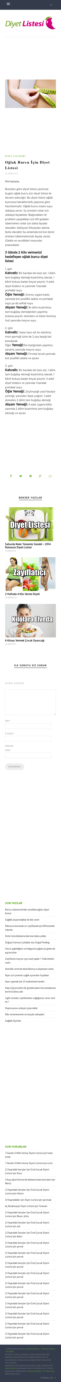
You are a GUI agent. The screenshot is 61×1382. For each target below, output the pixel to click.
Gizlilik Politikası (33, 1349)
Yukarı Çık (47, 1377)
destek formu (10, 1368)
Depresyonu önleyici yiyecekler (21, 1008)
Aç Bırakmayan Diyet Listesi (19, 1206)
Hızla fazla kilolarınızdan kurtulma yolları (25, 936)
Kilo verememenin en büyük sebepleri (24, 1014)
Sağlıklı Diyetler (13, 1020)
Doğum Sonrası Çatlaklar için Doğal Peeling (27, 942)
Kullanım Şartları (48, 1349)
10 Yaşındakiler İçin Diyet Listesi (21, 1199)
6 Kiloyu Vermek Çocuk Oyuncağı (24, 640)
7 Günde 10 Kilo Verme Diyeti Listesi (24, 1153)
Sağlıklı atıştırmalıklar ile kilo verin (22, 919)
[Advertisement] (30, 58)
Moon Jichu (23, 1216)
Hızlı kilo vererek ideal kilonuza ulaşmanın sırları (29, 968)
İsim (8, 721)
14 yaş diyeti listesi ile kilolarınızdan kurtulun (28, 1179)
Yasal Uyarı (50, 1371)
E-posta (10, 733)
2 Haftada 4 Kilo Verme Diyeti (22, 594)
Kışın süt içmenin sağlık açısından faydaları (27, 975)
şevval (20, 1246)
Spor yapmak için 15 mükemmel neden (25, 981)
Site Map (9, 1352)
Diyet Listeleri (15, 156)
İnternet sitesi (9, 748)
